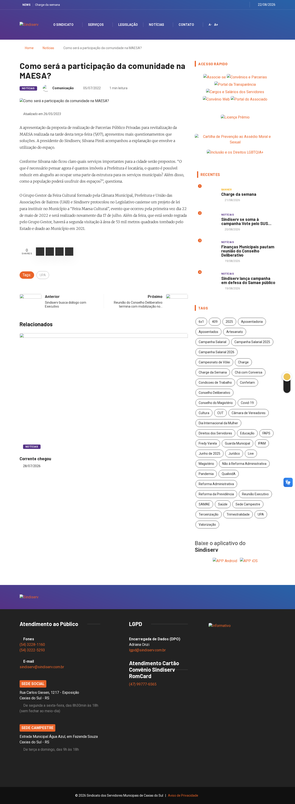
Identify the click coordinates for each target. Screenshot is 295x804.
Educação (247, 433)
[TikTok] (245, 4)
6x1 (201, 321)
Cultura (204, 413)
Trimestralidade (238, 514)
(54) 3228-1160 (32, 644)
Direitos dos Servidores (215, 433)
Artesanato (234, 332)
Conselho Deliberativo (214, 393)
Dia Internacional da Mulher (218, 423)
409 (215, 321)
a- (210, 24)
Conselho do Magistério (216, 403)
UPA (43, 275)
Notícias (156, 25)
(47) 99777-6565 (143, 684)
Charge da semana (47, 4)
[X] (227, 4)
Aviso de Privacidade (183, 795)
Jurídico (234, 453)
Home (29, 48)
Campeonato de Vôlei (214, 362)
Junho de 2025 (209, 453)
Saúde (222, 504)
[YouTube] (239, 4)
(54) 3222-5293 (32, 650)
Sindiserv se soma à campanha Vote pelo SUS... (246, 221)
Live (251, 453)
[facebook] (222, 4)
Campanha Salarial (212, 342)
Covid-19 (247, 403)
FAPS (266, 433)
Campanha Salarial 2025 (252, 342)
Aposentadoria (252, 321)
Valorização (207, 524)
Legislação (128, 25)
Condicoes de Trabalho (215, 382)
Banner (226, 189)
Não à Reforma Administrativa (244, 464)
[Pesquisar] (267, 24)
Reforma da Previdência (216, 494)
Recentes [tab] (210, 174)
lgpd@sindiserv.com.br (147, 650)
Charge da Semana (213, 372)
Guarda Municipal (237, 443)
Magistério (206, 464)
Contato (186, 25)
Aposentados (208, 332)
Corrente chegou (35, 458)
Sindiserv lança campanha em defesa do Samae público (248, 280)
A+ (216, 25)
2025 (229, 321)
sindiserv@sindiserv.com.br (42, 667)
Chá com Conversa (248, 372)
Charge (243, 362)
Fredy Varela (208, 443)
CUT (220, 413)
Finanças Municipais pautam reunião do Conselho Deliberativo (247, 251)
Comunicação (63, 88)
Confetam (247, 382)
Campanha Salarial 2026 (216, 352)
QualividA (229, 474)
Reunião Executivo (255, 494)
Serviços (96, 25)
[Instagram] (233, 4)
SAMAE (204, 504)
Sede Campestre (248, 504)
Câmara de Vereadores (249, 413)
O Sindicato (63, 25)
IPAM (262, 443)
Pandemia (206, 474)
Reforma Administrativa (216, 484)
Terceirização (208, 514)
